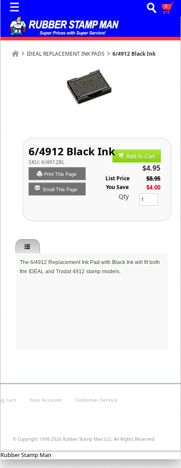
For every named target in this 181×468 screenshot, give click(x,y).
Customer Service (96, 400)
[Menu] (16, 9)
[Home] (15, 53)
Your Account (45, 400)
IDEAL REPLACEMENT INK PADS (66, 53)
